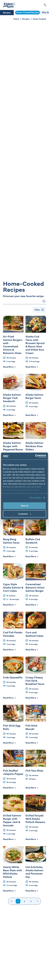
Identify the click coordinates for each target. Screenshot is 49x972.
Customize (23, 514)
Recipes (7, 12)
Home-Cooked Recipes (27, 12)
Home (16, 18)
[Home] (9, 5)
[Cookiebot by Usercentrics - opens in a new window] (35, 456)
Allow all (24, 506)
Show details (35, 498)
